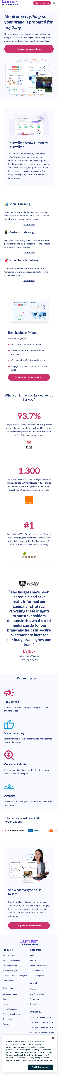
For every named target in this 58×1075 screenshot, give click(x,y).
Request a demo (42, 3)
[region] (29, 1054)
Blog (32, 955)
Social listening (9, 955)
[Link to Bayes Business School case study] (29, 445)
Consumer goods (10, 994)
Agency (6, 1024)
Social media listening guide (41, 1022)
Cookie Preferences (40, 1067)
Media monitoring (10, 965)
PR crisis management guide (42, 1032)
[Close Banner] (53, 1038)
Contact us (35, 1004)
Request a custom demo (29, 49)
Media (5, 1004)
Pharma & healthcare (11, 1014)
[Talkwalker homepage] (29, 942)
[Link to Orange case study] (29, 500)
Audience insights (10, 970)
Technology (8, 1019)
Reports (33, 960)
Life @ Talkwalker (37, 994)
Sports (5, 999)
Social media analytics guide (41, 1027)
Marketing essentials (39, 965)
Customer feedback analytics (15, 975)
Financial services (10, 1009)
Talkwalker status (37, 970)
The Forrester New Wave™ (41, 1017)
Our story (34, 989)
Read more (28, 224)
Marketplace (8, 980)
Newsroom (34, 999)
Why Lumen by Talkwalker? (29, 377)
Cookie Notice (46, 1060)
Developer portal (37, 975)
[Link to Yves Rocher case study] (29, 555)
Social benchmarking (11, 960)
